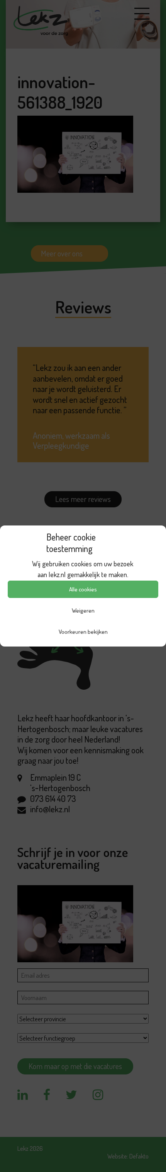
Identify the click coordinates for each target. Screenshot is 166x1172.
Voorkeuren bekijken (83, 631)
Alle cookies (83, 589)
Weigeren (83, 610)
